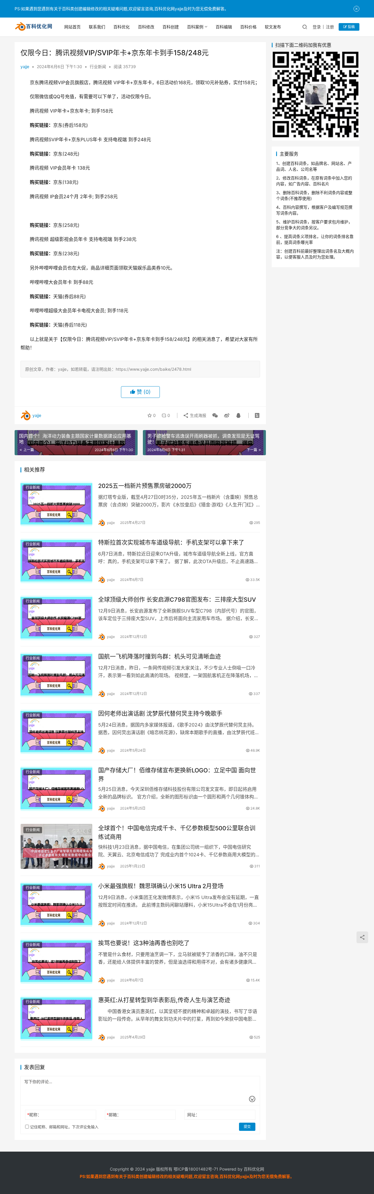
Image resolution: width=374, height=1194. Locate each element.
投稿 (351, 27)
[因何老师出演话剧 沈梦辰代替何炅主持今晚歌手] (56, 731)
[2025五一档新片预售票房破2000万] (56, 504)
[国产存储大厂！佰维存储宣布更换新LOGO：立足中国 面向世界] (56, 788)
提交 (247, 1126)
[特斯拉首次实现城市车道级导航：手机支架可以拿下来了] (56, 560)
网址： (193, 1114)
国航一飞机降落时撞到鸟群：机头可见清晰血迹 (159, 656)
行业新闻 (98, 66)
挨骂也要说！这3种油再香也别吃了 (144, 943)
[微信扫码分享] (215, 415)
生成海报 (197, 415)
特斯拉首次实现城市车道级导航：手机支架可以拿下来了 (171, 542)
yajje (24, 66)
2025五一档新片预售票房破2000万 (145, 485)
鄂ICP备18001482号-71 (195, 1169)
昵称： (34, 1114)
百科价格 (248, 26)
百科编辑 (224, 26)
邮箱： (114, 1114)
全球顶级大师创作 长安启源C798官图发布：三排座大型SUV (177, 599)
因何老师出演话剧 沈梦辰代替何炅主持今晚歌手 (160, 713)
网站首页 (72, 26)
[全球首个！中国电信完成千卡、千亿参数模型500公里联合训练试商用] (56, 846)
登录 (317, 26)
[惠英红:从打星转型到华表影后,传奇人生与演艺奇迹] (56, 1018)
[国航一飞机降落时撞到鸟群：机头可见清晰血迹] (56, 674)
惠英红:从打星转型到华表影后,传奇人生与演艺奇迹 (164, 1000)
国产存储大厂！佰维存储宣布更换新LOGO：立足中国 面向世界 (177, 774)
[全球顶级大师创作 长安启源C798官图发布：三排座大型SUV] (56, 617)
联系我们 (97, 26)
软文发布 (273, 26)
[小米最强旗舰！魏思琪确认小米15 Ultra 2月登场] (56, 904)
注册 (330, 26)
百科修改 (146, 26)
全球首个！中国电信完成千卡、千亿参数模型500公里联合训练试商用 (176, 832)
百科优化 (121, 26)
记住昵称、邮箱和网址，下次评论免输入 (63, 1126)
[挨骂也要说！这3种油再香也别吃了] (56, 961)
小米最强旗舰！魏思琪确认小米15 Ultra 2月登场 (161, 886)
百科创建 (170, 26)
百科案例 (195, 26)
